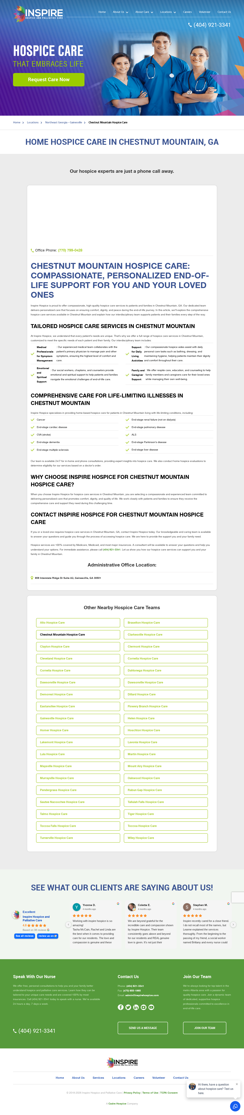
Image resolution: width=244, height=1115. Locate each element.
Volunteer (204, 12)
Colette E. (144, 905)
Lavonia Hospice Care (142, 742)
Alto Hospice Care (52, 622)
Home (102, 12)
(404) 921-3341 (212, 25)
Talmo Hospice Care (53, 814)
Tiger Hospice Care (141, 814)
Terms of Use (150, 1092)
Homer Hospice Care (54, 730)
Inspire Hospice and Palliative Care (36, 918)
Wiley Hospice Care (141, 838)
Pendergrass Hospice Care (58, 790)
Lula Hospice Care (52, 754)
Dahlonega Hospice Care (144, 670)
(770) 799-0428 (70, 250)
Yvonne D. (89, 905)
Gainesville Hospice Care (57, 718)
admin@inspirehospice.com (142, 995)
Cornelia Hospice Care (143, 658)
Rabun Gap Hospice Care (145, 790)
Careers (187, 12)
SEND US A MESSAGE (143, 1028)
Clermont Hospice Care (144, 646)
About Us (118, 12)
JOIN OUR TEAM (204, 1028)
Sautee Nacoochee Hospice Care (62, 802)
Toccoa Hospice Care (142, 826)
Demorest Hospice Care (56, 694)
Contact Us (224, 12)
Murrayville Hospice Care (57, 778)
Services (98, 1077)
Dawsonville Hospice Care (57, 682)
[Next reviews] (233, 925)
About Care (142, 12)
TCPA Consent (169, 1092)
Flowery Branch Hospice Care (148, 706)
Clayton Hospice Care (54, 646)
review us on (46, 936)
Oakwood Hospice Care (144, 778)
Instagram (144, 1007)
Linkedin (136, 1007)
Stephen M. (200, 905)
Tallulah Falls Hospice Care (146, 802)
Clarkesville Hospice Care (145, 634)
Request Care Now (49, 79)
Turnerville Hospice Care (56, 838)
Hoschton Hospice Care (144, 730)
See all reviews (25, 936)
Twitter (128, 1007)
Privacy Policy (132, 1092)
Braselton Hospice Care (144, 622)
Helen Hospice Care (141, 718)
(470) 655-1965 (132, 990)
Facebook (121, 1007)
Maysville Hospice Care (56, 766)
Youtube (151, 1007)
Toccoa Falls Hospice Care (58, 826)
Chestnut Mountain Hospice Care (62, 634)
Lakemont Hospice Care (56, 742)
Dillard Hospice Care (142, 694)
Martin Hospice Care (142, 754)
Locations (166, 12)
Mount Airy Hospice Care (144, 766)
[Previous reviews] (68, 925)
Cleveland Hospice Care (56, 658)
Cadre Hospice (117, 1103)
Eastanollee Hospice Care (57, 706)
